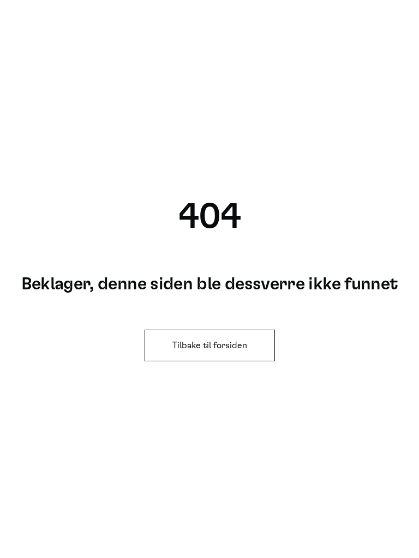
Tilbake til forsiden (209, 345)
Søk (324, 21)
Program (363, 21)
